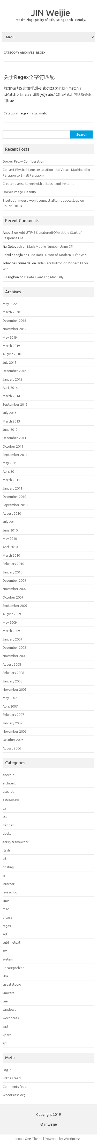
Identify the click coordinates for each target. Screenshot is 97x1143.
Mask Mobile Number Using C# (50, 246)
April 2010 (10, 547)
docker (8, 833)
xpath (7, 1035)
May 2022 (10, 303)
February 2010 (13, 563)
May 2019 (10, 337)
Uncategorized (14, 968)
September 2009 (15, 605)
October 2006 (13, 739)
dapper (8, 825)
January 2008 (12, 681)
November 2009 (14, 589)
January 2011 (12, 488)
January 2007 (12, 723)
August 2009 (12, 614)
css (5, 816)
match (44, 113)
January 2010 (12, 572)
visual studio (12, 984)
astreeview (11, 800)
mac (6, 909)
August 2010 (12, 513)
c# (4, 808)
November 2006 (14, 731)
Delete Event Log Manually (43, 277)
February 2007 (13, 714)
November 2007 (14, 689)
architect (9, 783)
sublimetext (11, 942)
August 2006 (12, 748)
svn (5, 951)
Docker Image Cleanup (19, 192)
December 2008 (14, 647)
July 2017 (9, 362)
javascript (10, 892)
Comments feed (15, 1086)
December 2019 (14, 320)
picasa (7, 917)
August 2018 (12, 354)
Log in (7, 1070)
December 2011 (14, 438)
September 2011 (15, 454)
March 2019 (11, 345)
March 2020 (11, 312)
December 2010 (14, 496)
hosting (8, 867)
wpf (6, 1026)
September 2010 (15, 505)
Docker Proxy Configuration (23, 161)
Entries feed (12, 1078)
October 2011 (13, 446)
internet (8, 884)
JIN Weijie (50, 12)
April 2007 (10, 706)
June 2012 (10, 429)
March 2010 (11, 555)
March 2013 (11, 421)
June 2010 (10, 530)
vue (5, 1001)
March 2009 (11, 630)
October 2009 (13, 597)
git (4, 858)
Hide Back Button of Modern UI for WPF (58, 255)
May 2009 (10, 622)
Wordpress (72, 1138)
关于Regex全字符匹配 (29, 77)
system (8, 959)
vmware (8, 993)
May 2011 (10, 463)
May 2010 (10, 538)
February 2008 (13, 672)
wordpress (11, 1018)
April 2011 (10, 471)
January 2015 (12, 379)
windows (9, 1009)
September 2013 (15, 404)
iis (4, 875)
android (8, 775)
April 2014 (10, 387)
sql (5, 934)
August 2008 (12, 664)
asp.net (8, 791)
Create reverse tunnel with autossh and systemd (38, 183)
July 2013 (9, 412)
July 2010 (9, 521)
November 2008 (14, 656)
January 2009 (12, 639)
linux (6, 900)
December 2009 (14, 580)
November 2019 (14, 329)
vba (5, 976)
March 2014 (11, 396)
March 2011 (11, 480)
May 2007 (10, 698)
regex (24, 113)
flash (6, 850)
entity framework (15, 842)
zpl (5, 1043)
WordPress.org (14, 1095)
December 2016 (14, 371)
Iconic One (23, 1138)
